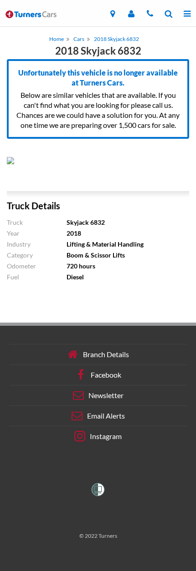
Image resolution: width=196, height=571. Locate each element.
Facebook (106, 374)
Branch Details (106, 354)
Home (56, 38)
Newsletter (106, 395)
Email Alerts (106, 415)
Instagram (106, 436)
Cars (78, 38)
